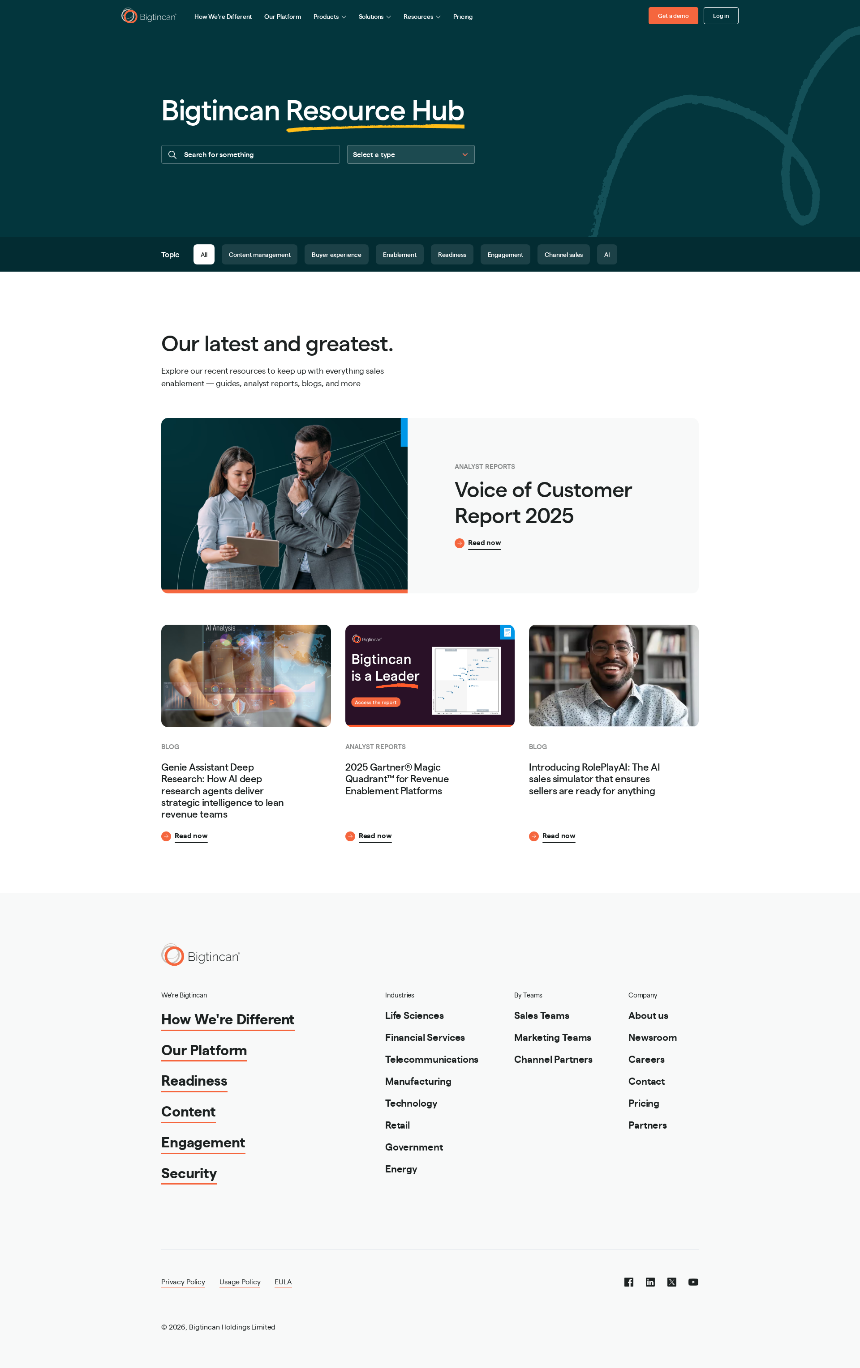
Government (414, 1146)
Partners (647, 1124)
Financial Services (425, 1036)
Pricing (463, 16)
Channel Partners (553, 1058)
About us (648, 1014)
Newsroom (652, 1036)
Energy (401, 1168)
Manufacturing (418, 1080)
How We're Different (223, 16)
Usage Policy (239, 1281)
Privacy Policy (183, 1281)
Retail (397, 1124)
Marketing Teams (552, 1036)
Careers (646, 1058)
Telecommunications (431, 1058)
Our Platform (282, 16)
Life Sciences (414, 1014)
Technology (411, 1102)
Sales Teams (541, 1014)
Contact (646, 1080)
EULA (283, 1281)
